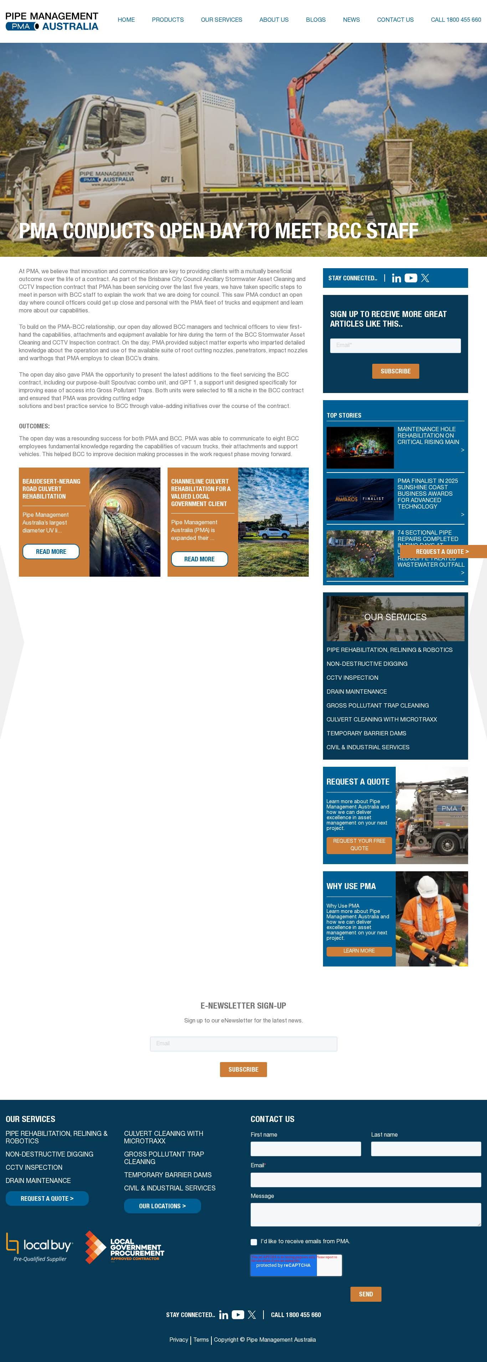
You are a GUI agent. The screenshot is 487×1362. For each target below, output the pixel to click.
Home (126, 21)
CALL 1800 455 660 (296, 1314)
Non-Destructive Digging (367, 665)
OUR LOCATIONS (162, 1206)
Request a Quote (442, 551)
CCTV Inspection (352, 679)
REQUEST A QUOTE (47, 1198)
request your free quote (359, 845)
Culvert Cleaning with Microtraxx (163, 1138)
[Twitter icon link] (425, 278)
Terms (201, 1340)
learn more (359, 951)
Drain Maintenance (357, 692)
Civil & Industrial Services (368, 748)
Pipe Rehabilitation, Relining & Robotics (390, 651)
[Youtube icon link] (411, 278)
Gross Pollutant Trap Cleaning (378, 706)
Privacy (178, 1340)
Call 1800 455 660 (456, 21)
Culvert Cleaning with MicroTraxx (382, 720)
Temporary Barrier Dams (366, 734)
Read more (51, 551)
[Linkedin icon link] (396, 278)
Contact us (395, 21)
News (351, 21)
